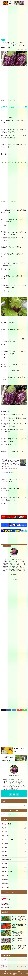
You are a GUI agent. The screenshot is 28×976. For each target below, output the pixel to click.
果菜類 (14, 867)
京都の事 (14, 843)
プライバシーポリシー (7, 814)
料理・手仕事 (14, 859)
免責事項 (19, 971)
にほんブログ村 (5, 899)
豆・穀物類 (14, 887)
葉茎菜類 (14, 883)
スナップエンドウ (14, 835)
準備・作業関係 (14, 871)
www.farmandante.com (8, 472)
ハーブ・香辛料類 (14, 839)
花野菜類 (14, 879)
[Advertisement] (14, 21)
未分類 (3, 39)
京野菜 (14, 847)
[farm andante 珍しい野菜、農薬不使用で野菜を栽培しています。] (14, 4)
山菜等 (14, 855)
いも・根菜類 (14, 824)
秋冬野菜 (14, 875)
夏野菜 (14, 851)
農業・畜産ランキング (7, 907)
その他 (14, 831)
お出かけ (14, 828)
